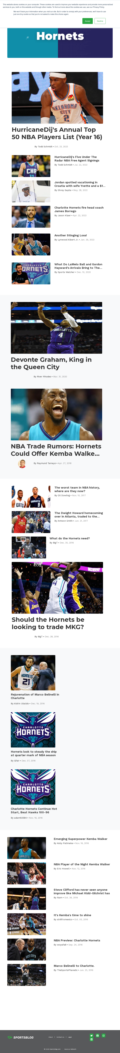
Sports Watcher (66, 272)
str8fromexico (64, 919)
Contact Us (60, 1037)
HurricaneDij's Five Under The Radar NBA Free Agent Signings (76, 158)
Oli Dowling (64, 495)
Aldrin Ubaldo (21, 703)
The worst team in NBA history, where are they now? (77, 489)
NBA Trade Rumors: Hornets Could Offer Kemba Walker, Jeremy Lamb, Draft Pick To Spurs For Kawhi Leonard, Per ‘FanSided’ (56, 450)
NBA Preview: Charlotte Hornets (77, 940)
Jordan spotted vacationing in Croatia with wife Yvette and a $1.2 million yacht (79, 184)
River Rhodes (44, 376)
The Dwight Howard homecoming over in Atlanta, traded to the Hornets (78, 514)
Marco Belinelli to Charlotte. (74, 966)
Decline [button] (100, 21)
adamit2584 (20, 818)
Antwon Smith (65, 521)
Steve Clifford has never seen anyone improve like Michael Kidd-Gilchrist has (82, 891)
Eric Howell (63, 868)
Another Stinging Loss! (70, 235)
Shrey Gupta (64, 190)
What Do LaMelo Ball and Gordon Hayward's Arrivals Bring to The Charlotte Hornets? (78, 266)
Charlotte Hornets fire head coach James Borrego (79, 209)
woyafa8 (61, 944)
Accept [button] (87, 21)
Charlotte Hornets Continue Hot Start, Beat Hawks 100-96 (34, 810)
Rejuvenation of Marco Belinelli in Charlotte (35, 696)
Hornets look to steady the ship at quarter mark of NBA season (34, 753)
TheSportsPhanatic (67, 970)
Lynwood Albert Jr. (68, 239)
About (50, 1037)
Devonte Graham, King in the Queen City (51, 363)
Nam (59, 897)
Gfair (16, 760)
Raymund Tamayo (46, 463)
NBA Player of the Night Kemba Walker (82, 864)
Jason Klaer (64, 215)
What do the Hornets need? (70, 538)
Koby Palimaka (65, 843)
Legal (70, 1037)
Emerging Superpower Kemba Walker (80, 839)
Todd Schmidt (45, 146)
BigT (55, 542)
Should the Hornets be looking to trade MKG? (48, 623)
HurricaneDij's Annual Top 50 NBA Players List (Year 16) (57, 133)
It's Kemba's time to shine (72, 915)
